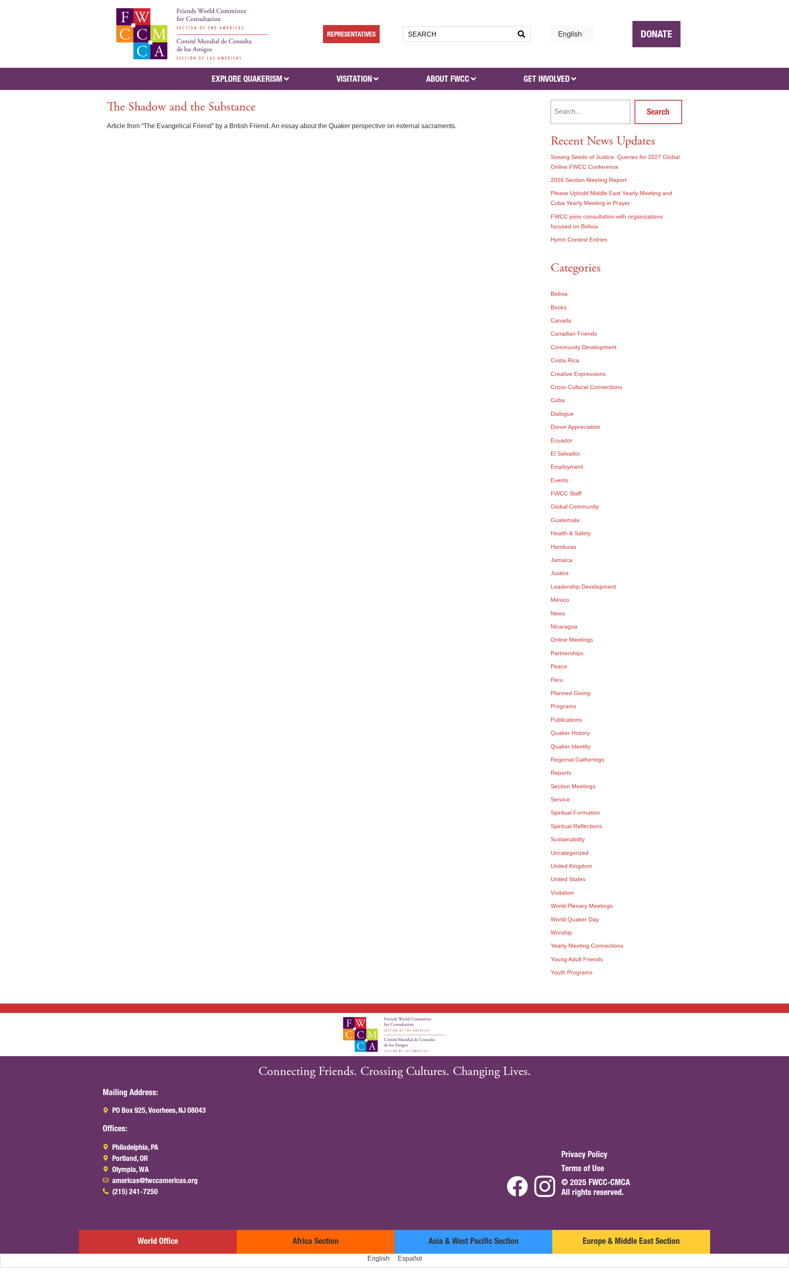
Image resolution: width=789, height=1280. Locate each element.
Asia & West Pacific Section (474, 1241)
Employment (567, 466)
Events (559, 480)
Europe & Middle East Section (631, 1241)
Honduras (563, 546)
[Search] (521, 34)
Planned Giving (570, 693)
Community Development (583, 347)
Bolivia (559, 293)
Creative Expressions (578, 374)
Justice (560, 573)
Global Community (575, 506)
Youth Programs (572, 972)
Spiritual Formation (575, 812)
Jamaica (561, 560)
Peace (559, 666)
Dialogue (562, 413)
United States (568, 879)
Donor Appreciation (575, 427)
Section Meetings (573, 786)
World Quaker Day (575, 919)
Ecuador (561, 440)
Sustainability (568, 839)
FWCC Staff (566, 493)
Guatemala (565, 520)
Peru (557, 680)
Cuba (558, 400)
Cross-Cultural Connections (586, 387)
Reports (561, 772)
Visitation (562, 892)
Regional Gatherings (577, 759)
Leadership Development (583, 586)
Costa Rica (565, 360)
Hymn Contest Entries (579, 239)
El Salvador (565, 453)
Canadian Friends (574, 333)
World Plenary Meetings (582, 905)
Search (658, 112)
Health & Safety (571, 533)
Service (560, 799)
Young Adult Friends (577, 959)
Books (559, 307)
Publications (566, 719)
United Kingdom (571, 866)
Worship (561, 932)
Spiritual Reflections (576, 826)
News (558, 613)
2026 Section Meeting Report (589, 180)
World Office (158, 1241)
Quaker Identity (571, 746)
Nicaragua (564, 626)
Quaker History (570, 733)
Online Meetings (572, 639)
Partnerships (567, 653)
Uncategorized (569, 852)
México (560, 599)
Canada (561, 320)
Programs (563, 706)
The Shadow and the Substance (181, 107)
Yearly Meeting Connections (587, 945)
